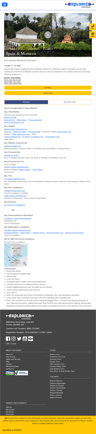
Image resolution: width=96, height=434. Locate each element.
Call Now (48, 88)
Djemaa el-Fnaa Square (74, 233)
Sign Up (9, 407)
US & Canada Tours (57, 364)
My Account (10, 409)
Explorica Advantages (58, 383)
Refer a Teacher (56, 395)
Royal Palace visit (64, 132)
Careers (9, 364)
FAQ (7, 361)
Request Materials (56, 393)
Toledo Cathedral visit (12, 137)
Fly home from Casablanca (14, 205)
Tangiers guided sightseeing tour (16, 167)
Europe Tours (55, 361)
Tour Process (11, 357)
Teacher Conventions (57, 388)
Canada (13, 344)
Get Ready (10, 412)
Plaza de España (35, 120)
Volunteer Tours (55, 359)
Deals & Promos (56, 397)
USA (7, 344)
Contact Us (10, 369)
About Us (9, 354)
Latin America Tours (57, 369)
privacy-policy (46, 423)
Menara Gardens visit (55, 233)
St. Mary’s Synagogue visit (32, 137)
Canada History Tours (58, 366)
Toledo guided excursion (20, 134)
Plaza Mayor (22, 120)
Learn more (48, 93)
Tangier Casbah (24, 170)
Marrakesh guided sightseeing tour (17, 230)
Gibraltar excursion (11, 155)
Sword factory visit (52, 137)
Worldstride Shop (12, 366)
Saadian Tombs (39, 233)
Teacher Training (56, 390)
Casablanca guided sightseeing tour (17, 218)
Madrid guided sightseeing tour (15, 129)
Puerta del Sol (9, 120)
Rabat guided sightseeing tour (15, 196)
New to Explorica (56, 381)
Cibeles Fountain (19, 132)
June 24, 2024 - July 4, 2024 (12, 81)
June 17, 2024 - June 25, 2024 (12, 83)
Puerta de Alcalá (34, 132)
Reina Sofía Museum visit (14, 122)
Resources (10, 414)
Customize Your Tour (57, 357)
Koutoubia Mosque (11, 233)
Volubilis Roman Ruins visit (14, 191)
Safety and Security (13, 359)
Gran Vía (7, 132)
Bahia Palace (25, 233)
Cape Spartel (37, 170)
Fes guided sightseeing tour (14, 179)
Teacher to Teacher (57, 385)
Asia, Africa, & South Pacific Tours (62, 371)
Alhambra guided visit (12, 146)
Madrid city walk (10, 117)
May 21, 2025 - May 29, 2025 (12, 80)
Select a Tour (54, 354)
